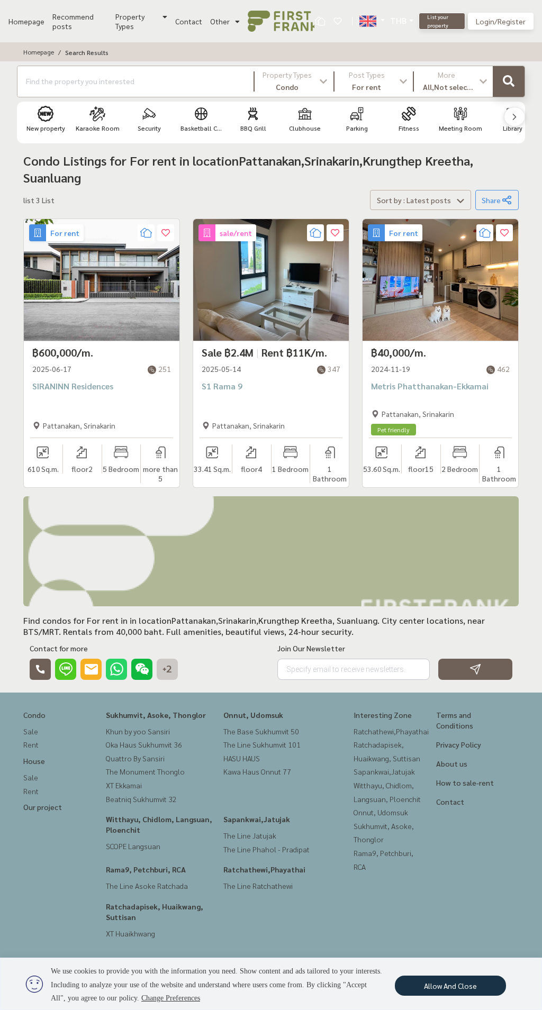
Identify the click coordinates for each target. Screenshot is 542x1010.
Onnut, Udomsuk (253, 715)
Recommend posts (73, 21)
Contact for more (59, 648)
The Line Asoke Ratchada (147, 885)
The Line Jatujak (249, 835)
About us (451, 763)
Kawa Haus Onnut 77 (257, 771)
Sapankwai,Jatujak (256, 819)
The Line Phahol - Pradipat (266, 849)
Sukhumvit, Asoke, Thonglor (156, 715)
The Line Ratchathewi (258, 885)
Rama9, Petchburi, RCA (146, 869)
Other (220, 21)
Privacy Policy (458, 744)
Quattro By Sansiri (135, 758)
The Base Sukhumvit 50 (261, 731)
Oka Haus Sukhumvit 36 (144, 744)
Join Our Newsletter (311, 648)
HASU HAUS (241, 758)
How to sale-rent (465, 782)
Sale (30, 731)
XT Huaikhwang (130, 933)
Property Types (129, 21)
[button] (294, 81)
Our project (42, 807)
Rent (31, 744)
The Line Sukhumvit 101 (262, 744)
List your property (437, 21)
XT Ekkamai (124, 785)
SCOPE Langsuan (133, 846)
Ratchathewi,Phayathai (264, 869)
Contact (188, 21)
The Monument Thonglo (145, 771)
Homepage (26, 21)
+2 (167, 669)
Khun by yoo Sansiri (138, 731)
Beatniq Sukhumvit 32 (141, 799)
